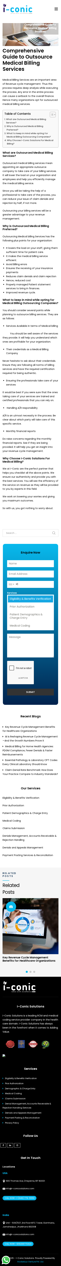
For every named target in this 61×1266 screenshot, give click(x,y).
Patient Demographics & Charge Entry (26, 616)
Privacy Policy (12, 1122)
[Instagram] (17, 1145)
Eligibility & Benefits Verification (30, 599)
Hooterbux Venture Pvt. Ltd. (30, 1261)
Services (12, 592)
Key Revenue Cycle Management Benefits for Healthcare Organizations (29, 959)
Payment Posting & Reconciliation (22, 1117)
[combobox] (11, 584)
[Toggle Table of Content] (51, 114)
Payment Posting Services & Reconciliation (28, 855)
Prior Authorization (22, 607)
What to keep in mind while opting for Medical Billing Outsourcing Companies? (29, 135)
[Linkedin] (10, 1145)
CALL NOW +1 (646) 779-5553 (19, 1198)
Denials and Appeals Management (23, 847)
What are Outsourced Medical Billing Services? (26, 121)
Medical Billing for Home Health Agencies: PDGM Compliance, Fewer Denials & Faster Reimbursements (28, 750)
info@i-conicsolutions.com (19, 1188)
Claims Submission (14, 828)
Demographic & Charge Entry (20, 1088)
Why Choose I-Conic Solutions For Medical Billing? (30, 142)
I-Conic (14, 468)
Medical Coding (20, 626)
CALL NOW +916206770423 (18, 1243)
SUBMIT (30, 692)
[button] (27, 972)
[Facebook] (3, 1145)
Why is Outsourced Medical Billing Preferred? (25, 128)
